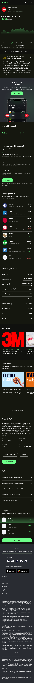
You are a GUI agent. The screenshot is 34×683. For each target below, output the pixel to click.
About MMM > (15, 51)
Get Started (9, 462)
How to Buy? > (25, 51)
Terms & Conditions (16, 656)
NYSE (24, 454)
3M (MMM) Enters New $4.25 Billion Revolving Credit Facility (13, 352)
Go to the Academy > (18, 410)
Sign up (2, 45)
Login (26, 2)
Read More (6, 404)
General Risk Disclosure (6, 656)
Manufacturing (10, 454)
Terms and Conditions (24, 648)
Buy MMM (17, 93)
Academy (6, 185)
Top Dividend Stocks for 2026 (12, 389)
